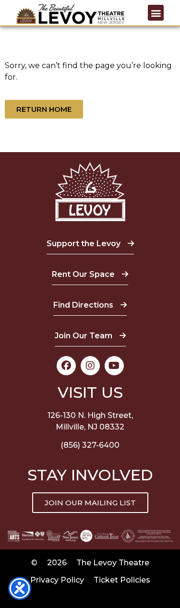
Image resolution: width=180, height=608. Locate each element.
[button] (156, 13)
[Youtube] (114, 365)
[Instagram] (90, 365)
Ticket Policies (122, 579)
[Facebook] (66, 365)
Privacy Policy (57, 579)
